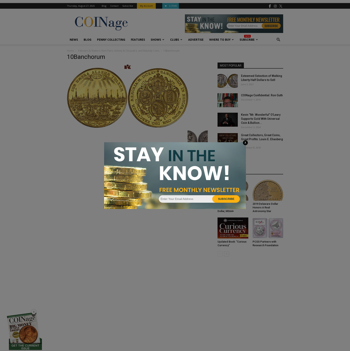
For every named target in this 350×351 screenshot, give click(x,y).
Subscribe (226, 198)
